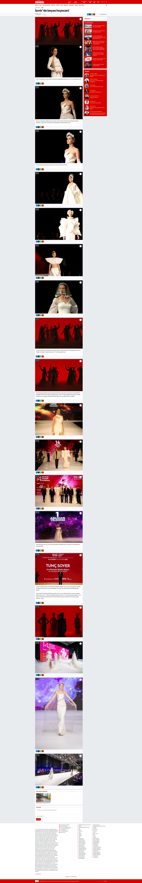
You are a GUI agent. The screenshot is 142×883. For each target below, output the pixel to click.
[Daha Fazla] (94, 14)
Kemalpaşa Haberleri (97, 849)
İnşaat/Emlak (95, 829)
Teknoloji (94, 837)
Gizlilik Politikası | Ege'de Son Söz (85, 824)
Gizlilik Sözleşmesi (96, 824)
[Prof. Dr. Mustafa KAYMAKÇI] (87, 112)
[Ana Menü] (106, 5)
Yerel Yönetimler (46, 5)
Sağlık (76, 5)
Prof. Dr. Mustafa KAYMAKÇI (96, 111)
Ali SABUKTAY (93, 85)
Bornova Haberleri (82, 843)
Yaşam (94, 834)
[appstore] (67, 876)
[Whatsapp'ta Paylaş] (92, 14)
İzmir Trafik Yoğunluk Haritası (66, 827)
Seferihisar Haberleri (97, 854)
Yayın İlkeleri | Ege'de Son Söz (84, 827)
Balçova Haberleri (96, 839)
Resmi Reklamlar (81, 858)
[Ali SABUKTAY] (87, 85)
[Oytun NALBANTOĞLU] (87, 96)
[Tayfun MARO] (87, 91)
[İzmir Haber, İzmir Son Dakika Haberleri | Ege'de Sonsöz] (40, 2)
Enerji (80, 829)
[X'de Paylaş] (90, 14)
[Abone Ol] (103, 14)
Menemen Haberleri (82, 853)
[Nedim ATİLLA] (87, 102)
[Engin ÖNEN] (87, 107)
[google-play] (73, 876)
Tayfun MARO (93, 90)
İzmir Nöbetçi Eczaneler (65, 824)
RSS (37, 881)
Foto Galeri (37, 7)
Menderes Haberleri (96, 852)
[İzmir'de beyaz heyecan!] (59, 31)
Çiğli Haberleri (95, 844)
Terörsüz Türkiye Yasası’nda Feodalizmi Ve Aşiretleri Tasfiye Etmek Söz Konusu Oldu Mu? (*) (98, 114)
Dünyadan (71, 5)
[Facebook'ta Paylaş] (88, 14)
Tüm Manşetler (63, 829)
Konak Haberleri (81, 852)
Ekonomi (53, 5)
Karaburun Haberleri (96, 848)
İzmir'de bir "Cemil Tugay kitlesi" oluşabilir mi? (97, 81)
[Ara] (106, 2)
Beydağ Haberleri (96, 842)
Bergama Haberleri (82, 842)
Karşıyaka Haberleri (82, 849)
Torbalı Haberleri (82, 857)
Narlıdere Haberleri (96, 853)
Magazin (66, 5)
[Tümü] (105, 18)
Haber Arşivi (63, 832)
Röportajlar (81, 5)
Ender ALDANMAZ (93, 79)
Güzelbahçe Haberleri (97, 847)
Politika (58, 5)
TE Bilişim (105, 881)
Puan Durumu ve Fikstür (65, 828)
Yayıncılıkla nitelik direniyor (95, 102)
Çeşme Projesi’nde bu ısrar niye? (96, 86)
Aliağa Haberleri (81, 839)
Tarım (80, 832)
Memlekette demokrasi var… (96, 92)
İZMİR (42, 7)
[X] (38, 874)
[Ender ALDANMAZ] (87, 80)
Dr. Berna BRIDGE (93, 73)
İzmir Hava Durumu (64, 826)
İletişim (80, 826)
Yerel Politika (81, 838)
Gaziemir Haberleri (82, 847)
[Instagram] (40, 874)
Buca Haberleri (95, 843)
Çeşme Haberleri (82, 844)
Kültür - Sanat (95, 833)
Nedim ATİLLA (93, 101)
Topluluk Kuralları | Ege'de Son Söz (99, 826)
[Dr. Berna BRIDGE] (87, 75)
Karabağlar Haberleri (82, 848)
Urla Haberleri (95, 857)
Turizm (94, 832)
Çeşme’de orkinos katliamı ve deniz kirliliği (97, 108)
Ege (40, 5)
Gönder (38, 819)
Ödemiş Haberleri (82, 854)
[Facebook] (36, 874)
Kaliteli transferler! (94, 97)
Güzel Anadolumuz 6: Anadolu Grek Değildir (97, 76)
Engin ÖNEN (92, 106)
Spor (62, 5)
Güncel (36, 5)
